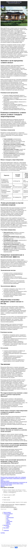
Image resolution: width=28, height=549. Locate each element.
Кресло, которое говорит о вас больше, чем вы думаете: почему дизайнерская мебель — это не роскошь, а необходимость (15, 491)
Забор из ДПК (6, 497)
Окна (7, 516)
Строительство (10, 517)
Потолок (8, 523)
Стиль (7, 526)
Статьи (8, 514)
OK (16, 547)
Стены (8, 520)
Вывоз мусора (6, 499)
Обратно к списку (5, 481)
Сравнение (6, 530)
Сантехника (9, 521)
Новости (3, 7)
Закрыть (3, 486)
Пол (7, 518)
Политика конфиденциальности (8, 507)
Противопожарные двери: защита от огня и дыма (15, 502)
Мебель (8, 522)
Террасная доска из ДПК (9, 494)
